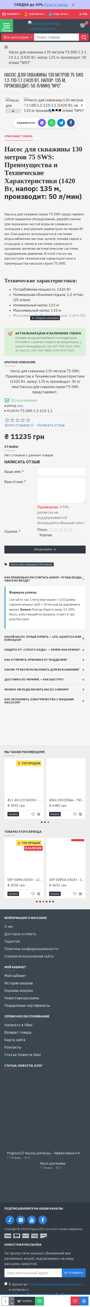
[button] (28, 105)
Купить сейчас (56, 4)
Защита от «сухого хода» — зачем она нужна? (42, 650)
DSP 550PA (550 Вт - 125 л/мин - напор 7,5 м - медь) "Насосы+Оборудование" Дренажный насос (25, 880)
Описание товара (18, 136)
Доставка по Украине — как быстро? (34, 679)
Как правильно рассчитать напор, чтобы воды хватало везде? (42, 579)
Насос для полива (53, 1163)
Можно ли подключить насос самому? (36, 689)
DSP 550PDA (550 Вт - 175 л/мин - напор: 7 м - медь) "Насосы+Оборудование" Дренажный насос (66, 880)
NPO (20, 406)
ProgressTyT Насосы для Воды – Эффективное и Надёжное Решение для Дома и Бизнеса (45, 1153)
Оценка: (11, 531)
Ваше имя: (12, 471)
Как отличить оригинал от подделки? (36, 660)
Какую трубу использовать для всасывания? (42, 669)
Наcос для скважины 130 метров (31, 564)
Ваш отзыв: (13, 482)
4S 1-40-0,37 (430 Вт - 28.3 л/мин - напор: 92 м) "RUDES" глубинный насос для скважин (25, 800)
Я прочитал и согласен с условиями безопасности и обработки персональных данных (46, 1292)
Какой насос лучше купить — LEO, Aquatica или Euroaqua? (42, 638)
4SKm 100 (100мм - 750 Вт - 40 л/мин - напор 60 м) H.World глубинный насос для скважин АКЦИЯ (66, 800)
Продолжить (43, 549)
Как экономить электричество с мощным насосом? (39, 700)
